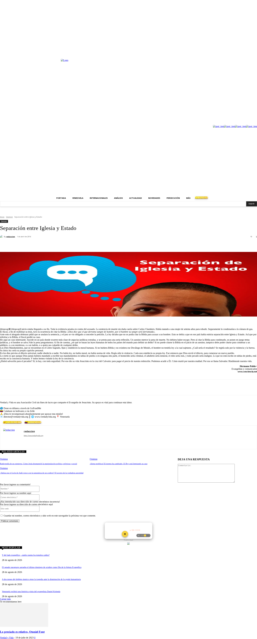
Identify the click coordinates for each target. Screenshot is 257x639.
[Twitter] (255, 53)
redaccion (10, 236)
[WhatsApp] (49, 244)
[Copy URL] (70, 244)
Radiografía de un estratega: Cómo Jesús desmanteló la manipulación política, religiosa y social (38, 464)
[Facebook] (247, 53)
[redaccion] (2, 236)
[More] (81, 244)
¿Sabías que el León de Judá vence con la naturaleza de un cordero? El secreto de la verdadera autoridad (41, 473)
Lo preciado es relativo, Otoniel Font (22, 631)
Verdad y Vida (7, 637)
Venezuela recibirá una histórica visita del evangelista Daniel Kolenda (31, 591)
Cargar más (5, 599)
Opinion (9, 217)
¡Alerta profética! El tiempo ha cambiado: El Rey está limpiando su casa (118, 464)
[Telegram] (59, 244)
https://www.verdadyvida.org (33, 435)
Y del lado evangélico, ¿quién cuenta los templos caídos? (26, 555)
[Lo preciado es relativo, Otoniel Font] (24, 626)
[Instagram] (251, 53)
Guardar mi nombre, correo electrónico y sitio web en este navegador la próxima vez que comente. (50, 515)
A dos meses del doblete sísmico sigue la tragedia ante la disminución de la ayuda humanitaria (41, 579)
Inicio (2, 217)
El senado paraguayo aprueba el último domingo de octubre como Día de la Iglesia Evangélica (41, 567)
